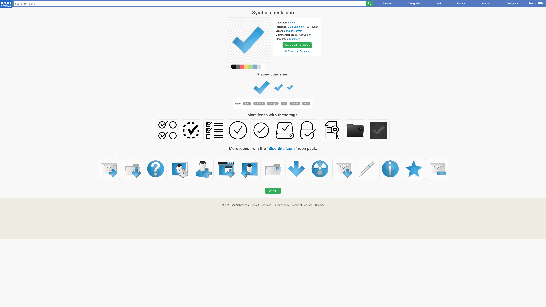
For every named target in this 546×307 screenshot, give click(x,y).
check (295, 103)
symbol (259, 103)
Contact (266, 205)
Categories (414, 3)
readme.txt (295, 39)
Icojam (291, 22)
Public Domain (294, 30)
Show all (273, 190)
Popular (461, 3)
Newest (387, 3)
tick (306, 103)
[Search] (369, 3)
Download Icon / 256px (297, 45)
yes (247, 103)
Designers (512, 3)
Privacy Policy (281, 205)
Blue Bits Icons (296, 26)
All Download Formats (297, 51)
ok (284, 103)
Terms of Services (302, 205)
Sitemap (319, 205)
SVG (438, 3)
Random (486, 3)
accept (272, 103)
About (255, 205)
